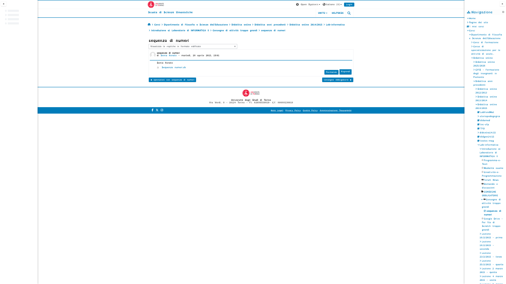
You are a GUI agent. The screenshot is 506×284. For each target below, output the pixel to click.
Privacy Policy (293, 110)
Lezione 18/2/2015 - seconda (487, 245)
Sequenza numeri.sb (173, 67)
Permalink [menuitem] (331, 72)
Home (472, 18)
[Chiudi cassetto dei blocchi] (502, 4)
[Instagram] (162, 110)
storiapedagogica (490, 116)
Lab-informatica (489, 145)
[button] (308, 4)
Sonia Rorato (169, 55)
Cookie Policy (310, 110)
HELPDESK (338, 13)
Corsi (472, 30)
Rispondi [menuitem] (345, 71)
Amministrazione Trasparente (335, 110)
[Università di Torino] (156, 4)
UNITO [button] (321, 13)
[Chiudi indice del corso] (4, 4)
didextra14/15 (488, 132)
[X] (157, 110)
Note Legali (277, 110)
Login (349, 4)
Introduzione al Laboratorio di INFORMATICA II (490, 153)
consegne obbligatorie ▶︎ (338, 80)
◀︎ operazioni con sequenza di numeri (172, 80)
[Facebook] (153, 110)
